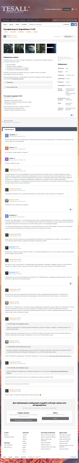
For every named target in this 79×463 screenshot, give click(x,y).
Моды (23, 20)
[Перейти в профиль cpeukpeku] (6, 135)
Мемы (24, 449)
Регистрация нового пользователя (23, 420)
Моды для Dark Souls (64, 437)
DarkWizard (12, 215)
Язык (2, 460)
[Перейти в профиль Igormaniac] (6, 247)
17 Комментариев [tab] (9, 129)
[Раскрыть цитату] (7, 324)
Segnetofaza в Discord (18, 78)
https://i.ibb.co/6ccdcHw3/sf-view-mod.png (60, 356)
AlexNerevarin (23, 346)
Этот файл (70, 20)
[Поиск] (76, 20)
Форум (24, 437)
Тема (7, 460)
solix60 (11, 158)
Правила (6, 434)
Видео (24, 447)
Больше (39, 20)
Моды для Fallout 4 (46, 449)
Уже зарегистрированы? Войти (53, 9)
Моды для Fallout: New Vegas (48, 446)
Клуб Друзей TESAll (9, 437)
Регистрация (66, 9)
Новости (15, 20)
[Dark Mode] (76, 9)
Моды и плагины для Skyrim (48, 434)
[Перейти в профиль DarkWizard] (6, 216)
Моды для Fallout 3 (46, 444)
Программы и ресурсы (65, 434)
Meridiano (21, 324)
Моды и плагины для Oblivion (48, 437)
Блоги (24, 451)
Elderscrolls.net (8, 447)
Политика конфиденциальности (17, 460)
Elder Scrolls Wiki (8, 445)
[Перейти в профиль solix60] (6, 159)
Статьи (31, 20)
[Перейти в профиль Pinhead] (6, 148)
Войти (55, 418)
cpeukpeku (12, 134)
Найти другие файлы (12, 37)
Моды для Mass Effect (65, 439)
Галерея (25, 443)
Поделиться (58, 36)
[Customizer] (73, 9)
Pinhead (11, 147)
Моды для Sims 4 (63, 443)
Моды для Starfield (45, 442)
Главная (7, 20)
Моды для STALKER (64, 441)
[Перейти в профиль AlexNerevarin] (6, 170)
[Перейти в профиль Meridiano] (5, 36)
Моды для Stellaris (64, 449)
